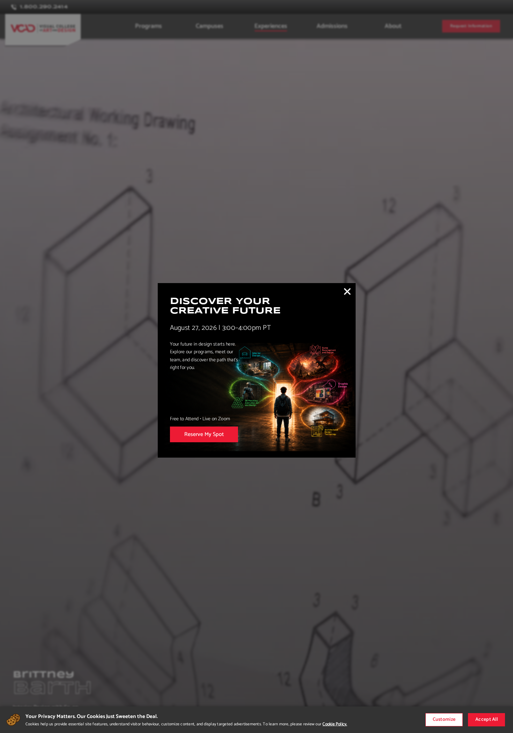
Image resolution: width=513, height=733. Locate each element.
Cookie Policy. (334, 724)
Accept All (486, 720)
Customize (444, 720)
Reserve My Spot (204, 434)
